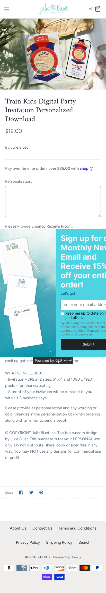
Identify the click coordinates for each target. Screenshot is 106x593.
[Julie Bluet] (53, 9)
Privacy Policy (28, 542)
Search (84, 542)
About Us (18, 528)
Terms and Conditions (77, 528)
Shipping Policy (59, 542)
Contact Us (42, 528)
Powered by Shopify (67, 557)
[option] (53, 54)
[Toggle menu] (6, 8)
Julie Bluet (19, 147)
